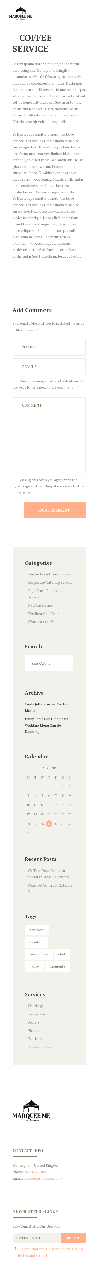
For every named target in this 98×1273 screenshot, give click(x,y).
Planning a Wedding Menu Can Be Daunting (46, 725)
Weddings (36, 1005)
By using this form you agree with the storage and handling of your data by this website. (50, 486)
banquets (36, 929)
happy (34, 966)
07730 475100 (35, 1171)
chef (61, 954)
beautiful (36, 942)
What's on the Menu (44, 621)
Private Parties (40, 1046)
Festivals (35, 1038)
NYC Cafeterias (40, 605)
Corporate (36, 1013)
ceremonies (38, 954)
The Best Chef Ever (43, 613)
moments (57, 966)
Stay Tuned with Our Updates (36, 1226)
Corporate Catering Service (50, 582)
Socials (33, 1022)
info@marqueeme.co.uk (43, 1178)
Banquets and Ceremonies (49, 573)
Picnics (33, 1030)
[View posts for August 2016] (28, 768)
